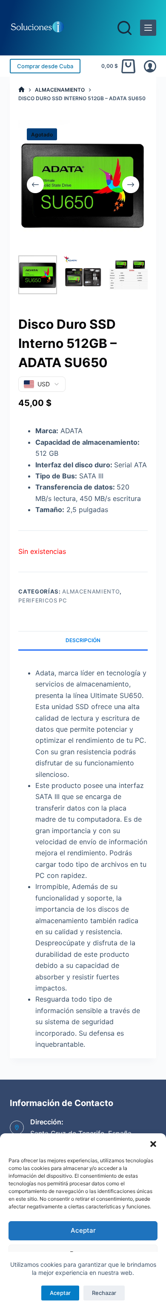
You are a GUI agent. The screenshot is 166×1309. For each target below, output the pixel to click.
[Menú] (148, 28)
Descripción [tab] (83, 640)
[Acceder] (150, 66)
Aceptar (83, 1230)
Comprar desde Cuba (45, 66)
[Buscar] (124, 28)
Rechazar (104, 1292)
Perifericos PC (42, 600)
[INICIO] (21, 90)
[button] (153, 1144)
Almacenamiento (91, 591)
